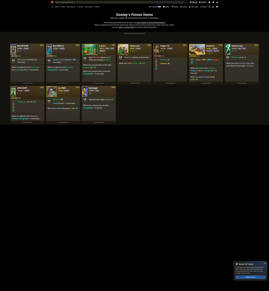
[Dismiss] (265, 263)
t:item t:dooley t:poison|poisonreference (150, 23)
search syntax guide (126, 27)
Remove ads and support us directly (134, 33)
